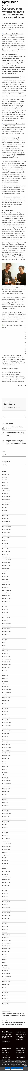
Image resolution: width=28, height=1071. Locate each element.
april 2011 (5, 962)
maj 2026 (5, 482)
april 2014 (5, 866)
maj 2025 (5, 513)
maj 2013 (5, 893)
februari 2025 (6, 521)
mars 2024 (5, 548)
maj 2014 (5, 863)
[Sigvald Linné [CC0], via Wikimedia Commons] (14, 125)
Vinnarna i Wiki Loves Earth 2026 (14, 427)
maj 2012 (5, 926)
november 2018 (7, 725)
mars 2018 (5, 741)
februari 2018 (6, 744)
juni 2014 (5, 860)
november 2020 (7, 659)
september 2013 (7, 882)
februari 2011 (6, 968)
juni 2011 (5, 957)
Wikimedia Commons (19, 27)
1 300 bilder (22, 142)
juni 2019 (5, 706)
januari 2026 (6, 493)
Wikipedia (13, 29)
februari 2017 (6, 775)
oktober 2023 (6, 562)
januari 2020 (6, 686)
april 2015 (5, 832)
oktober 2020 (6, 662)
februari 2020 (6, 684)
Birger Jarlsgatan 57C (7, 1036)
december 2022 (7, 590)
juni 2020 (5, 673)
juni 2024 (5, 540)
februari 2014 (6, 871)
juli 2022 (5, 604)
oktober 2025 (6, 499)
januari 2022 (6, 620)
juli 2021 (5, 637)
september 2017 (7, 755)
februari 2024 (6, 551)
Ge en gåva (20, 1048)
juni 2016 (5, 797)
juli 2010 (5, 987)
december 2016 (7, 780)
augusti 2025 (6, 504)
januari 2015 (6, 841)
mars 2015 (5, 835)
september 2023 (7, 565)
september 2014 (7, 852)
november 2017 (7, 750)
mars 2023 (5, 582)
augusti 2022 (6, 601)
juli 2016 (5, 794)
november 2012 (7, 910)
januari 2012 (6, 937)
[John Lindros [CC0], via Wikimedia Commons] (14, 35)
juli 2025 (5, 507)
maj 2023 (5, 576)
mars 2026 (5, 488)
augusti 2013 (6, 885)
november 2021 (7, 626)
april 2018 (5, 739)
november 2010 (7, 976)
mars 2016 (5, 805)
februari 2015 (6, 838)
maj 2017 (5, 766)
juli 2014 (5, 857)
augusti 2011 (6, 951)
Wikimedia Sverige (6, 29)
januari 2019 (6, 719)
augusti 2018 (6, 733)
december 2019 (7, 689)
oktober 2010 (6, 979)
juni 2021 (5, 639)
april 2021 (5, 645)
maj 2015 (5, 830)
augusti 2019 (6, 700)
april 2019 (5, 711)
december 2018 (7, 722)
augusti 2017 (6, 758)
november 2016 (7, 783)
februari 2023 (6, 584)
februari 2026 (6, 491)
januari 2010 (6, 1003)
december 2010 (7, 973)
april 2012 (5, 929)
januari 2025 (6, 524)
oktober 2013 (6, 879)
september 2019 (7, 697)
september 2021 (7, 631)
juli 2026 (5, 477)
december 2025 (7, 496)
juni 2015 (5, 827)
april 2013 (5, 896)
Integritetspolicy (20, 1039)
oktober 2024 (6, 532)
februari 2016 (6, 808)
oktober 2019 (6, 695)
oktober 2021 (6, 628)
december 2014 (7, 843)
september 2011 (7, 948)
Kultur (11, 27)
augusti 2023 (6, 568)
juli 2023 (5, 571)
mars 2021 (5, 648)
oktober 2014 (6, 849)
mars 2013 (5, 899)
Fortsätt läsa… (9, 428)
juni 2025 (5, 510)
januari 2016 (6, 810)
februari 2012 (6, 935)
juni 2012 (5, 924)
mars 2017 (5, 772)
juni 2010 (5, 990)
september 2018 (7, 730)
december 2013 (7, 877)
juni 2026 (5, 480)
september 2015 (7, 819)
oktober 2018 (6, 728)
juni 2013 (5, 890)
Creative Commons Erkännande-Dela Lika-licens (6, 1057)
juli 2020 (5, 670)
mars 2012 (5, 932)
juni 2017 (5, 764)
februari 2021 (6, 651)
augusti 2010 (6, 984)
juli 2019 (5, 703)
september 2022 (7, 598)
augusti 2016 (6, 791)
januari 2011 (6, 970)
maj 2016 (5, 799)
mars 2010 (5, 998)
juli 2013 (5, 888)
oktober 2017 (6, 753)
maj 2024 (5, 543)
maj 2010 (5, 992)
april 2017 (5, 769)
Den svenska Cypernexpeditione (10, 77)
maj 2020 (5, 675)
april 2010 (5, 995)
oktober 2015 (6, 816)
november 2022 (7, 593)
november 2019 (7, 692)
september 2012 (7, 915)
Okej (8, 1068)
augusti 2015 (6, 821)
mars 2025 (5, 518)
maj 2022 (5, 609)
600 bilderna (19, 105)
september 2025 (7, 502)
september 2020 (7, 664)
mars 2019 (5, 714)
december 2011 (7, 940)
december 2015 (7, 813)
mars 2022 (5, 615)
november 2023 (7, 559)
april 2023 (5, 579)
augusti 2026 (6, 474)
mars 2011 (5, 965)
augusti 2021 (6, 634)
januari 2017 (6, 777)
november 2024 (7, 529)
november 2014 (7, 846)
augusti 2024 (6, 537)
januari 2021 (6, 653)
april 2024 (5, 546)
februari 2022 (6, 617)
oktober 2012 (6, 912)
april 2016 (5, 802)
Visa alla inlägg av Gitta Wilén (11, 407)
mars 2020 (5, 681)
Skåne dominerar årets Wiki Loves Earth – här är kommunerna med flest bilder (15, 434)
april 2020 (5, 678)
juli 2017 (5, 761)
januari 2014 (6, 874)
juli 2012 (5, 921)
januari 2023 (6, 587)
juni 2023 (5, 573)
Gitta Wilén (4, 25)
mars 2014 (5, 868)
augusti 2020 (6, 667)
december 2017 (7, 747)
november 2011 (7, 943)
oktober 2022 (6, 595)
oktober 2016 (6, 786)
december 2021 (7, 623)
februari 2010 (6, 1001)
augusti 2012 (6, 918)
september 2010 (7, 981)
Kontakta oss (7, 1032)
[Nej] (25, 1066)
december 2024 (7, 526)
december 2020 (7, 656)
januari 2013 (6, 904)
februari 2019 (6, 717)
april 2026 (5, 485)
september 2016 (7, 788)
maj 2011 (5, 959)
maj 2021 (5, 642)
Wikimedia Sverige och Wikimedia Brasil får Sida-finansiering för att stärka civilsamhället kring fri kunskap (16, 442)
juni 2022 (5, 606)
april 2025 (5, 515)
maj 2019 (5, 708)
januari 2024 (6, 554)
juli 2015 (5, 824)
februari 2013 (6, 901)
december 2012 (7, 907)
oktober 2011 (6, 946)
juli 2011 (5, 954)
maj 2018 (5, 736)
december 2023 (7, 557)
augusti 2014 (6, 855)
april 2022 (5, 612)
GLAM (18, 25)
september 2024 (7, 535)
